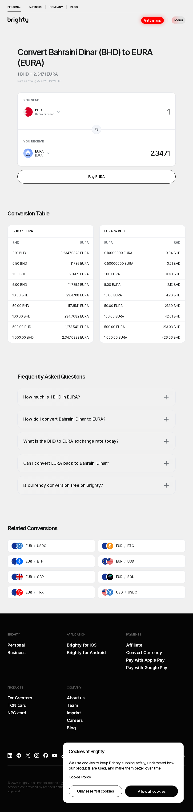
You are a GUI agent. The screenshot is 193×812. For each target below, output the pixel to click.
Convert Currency (144, 652)
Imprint (74, 712)
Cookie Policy (80, 777)
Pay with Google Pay (146, 667)
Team (72, 705)
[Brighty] (18, 20)
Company (56, 7)
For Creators (20, 697)
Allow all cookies (151, 791)
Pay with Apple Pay (145, 660)
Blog (74, 7)
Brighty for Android (86, 652)
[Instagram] (36, 755)
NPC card (17, 712)
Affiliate (134, 645)
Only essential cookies (95, 791)
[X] (27, 755)
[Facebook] (45, 755)
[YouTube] (54, 755)
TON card (17, 705)
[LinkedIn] (10, 755)
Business (35, 7)
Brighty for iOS (81, 645)
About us (76, 697)
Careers (75, 720)
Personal (14, 7)
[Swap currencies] (96, 129)
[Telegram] (18, 755)
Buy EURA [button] (96, 176)
